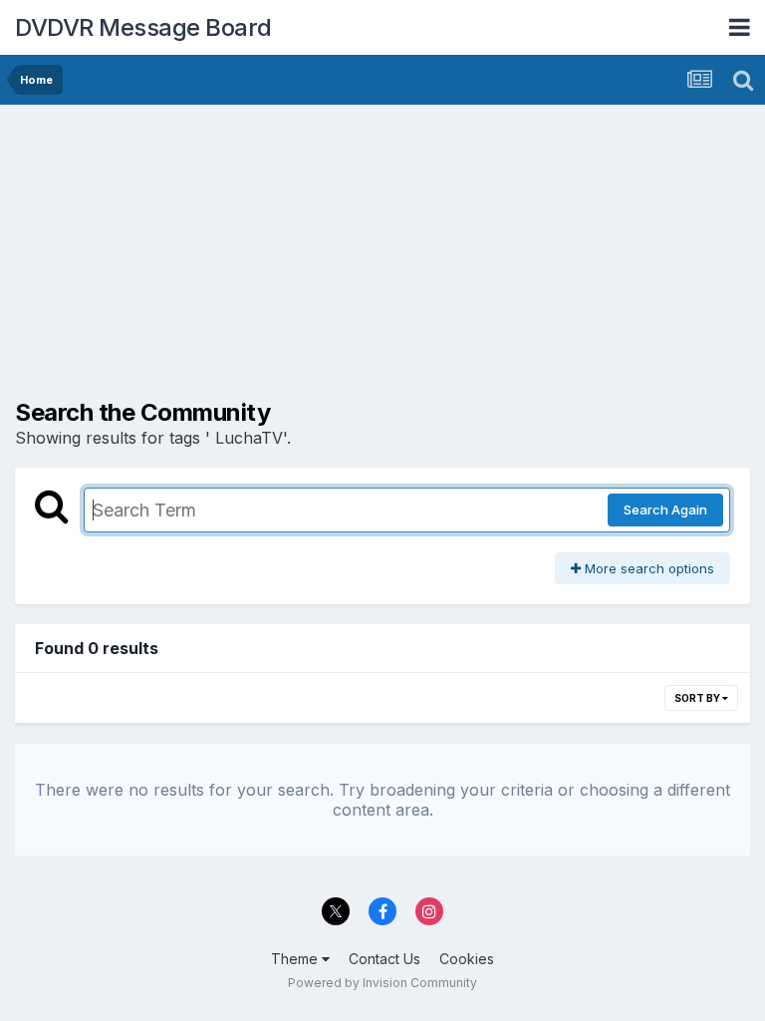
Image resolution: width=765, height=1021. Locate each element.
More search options (647, 568)
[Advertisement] (248, 259)
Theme (296, 958)
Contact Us (384, 958)
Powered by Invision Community (382, 982)
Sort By (698, 698)
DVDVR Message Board (143, 27)
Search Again (665, 509)
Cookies (466, 958)
